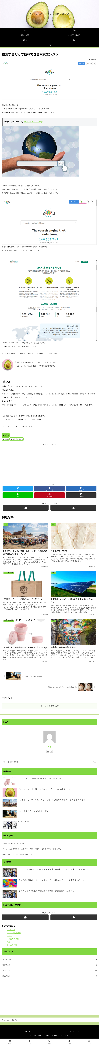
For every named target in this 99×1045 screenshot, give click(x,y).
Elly (49, 746)
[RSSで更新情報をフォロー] (73, 508)
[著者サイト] (26, 508)
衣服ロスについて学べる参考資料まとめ (17, 854)
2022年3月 (49, 976)
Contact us (26, 1031)
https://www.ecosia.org (33, 121)
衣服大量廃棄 (12, 945)
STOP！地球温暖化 (14, 932)
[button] (94, 761)
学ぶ (8, 942)
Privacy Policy (73, 1031)
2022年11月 (49, 959)
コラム (7, 435)
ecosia (6, 439)
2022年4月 (49, 970)
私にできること (18, 439)
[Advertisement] (49, 463)
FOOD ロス (11, 929)
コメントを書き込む (49, 706)
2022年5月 (49, 965)
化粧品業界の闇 (13, 939)
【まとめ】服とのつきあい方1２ (14, 843)
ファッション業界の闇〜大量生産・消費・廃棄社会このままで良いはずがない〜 (32, 849)
